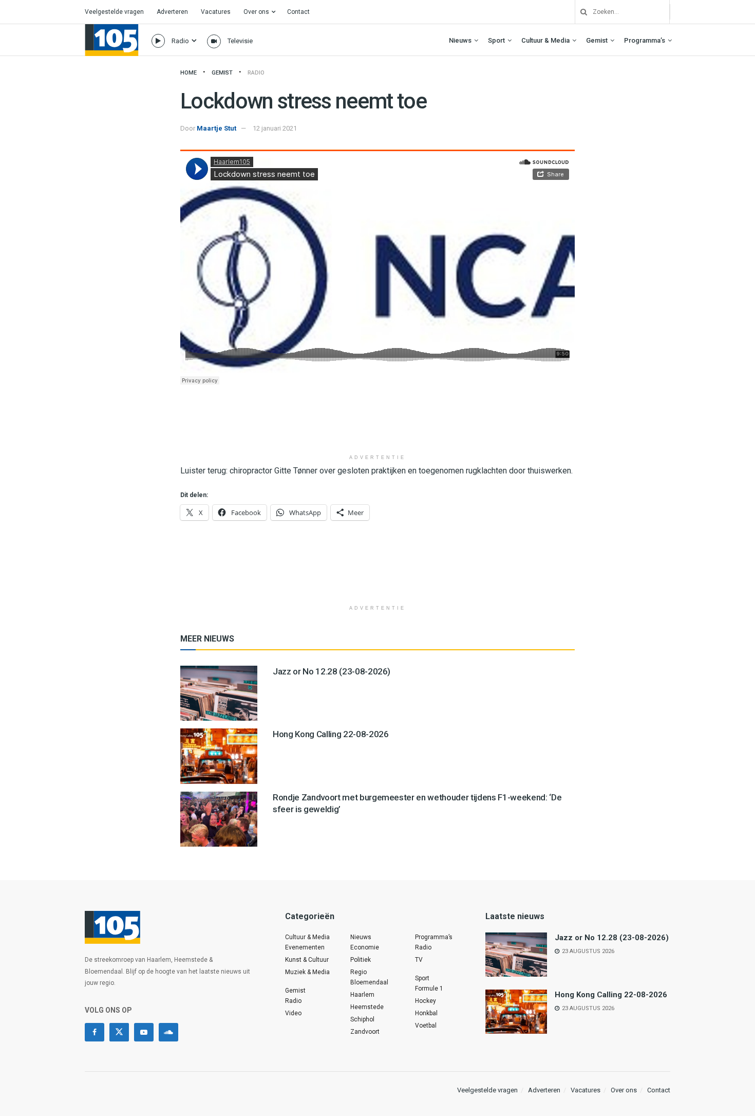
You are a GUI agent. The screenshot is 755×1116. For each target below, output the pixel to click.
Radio (180, 41)
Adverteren (172, 11)
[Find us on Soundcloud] (168, 1032)
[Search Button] (580, 12)
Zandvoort (365, 1031)
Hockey (425, 1000)
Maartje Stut (216, 128)
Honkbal (426, 1013)
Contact (298, 11)
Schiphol (362, 1019)
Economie (364, 947)
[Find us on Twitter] (119, 1032)
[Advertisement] (377, 423)
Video (293, 1013)
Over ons (256, 11)
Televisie (240, 41)
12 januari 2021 (275, 128)
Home (188, 72)
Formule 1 (429, 988)
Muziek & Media (307, 972)
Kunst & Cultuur (307, 959)
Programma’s (644, 40)
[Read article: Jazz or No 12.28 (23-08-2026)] (218, 693)
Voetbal (426, 1025)
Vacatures (216, 11)
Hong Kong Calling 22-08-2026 (330, 734)
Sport (496, 40)
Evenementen (305, 947)
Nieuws (460, 40)
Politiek (360, 959)
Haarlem (362, 994)
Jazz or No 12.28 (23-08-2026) (331, 671)
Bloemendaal (369, 982)
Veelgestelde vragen (114, 11)
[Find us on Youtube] (144, 1032)
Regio (358, 972)
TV (419, 959)
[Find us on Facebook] (94, 1032)
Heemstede (367, 1007)
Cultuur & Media (545, 40)
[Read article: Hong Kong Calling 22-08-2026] (218, 755)
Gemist (597, 40)
